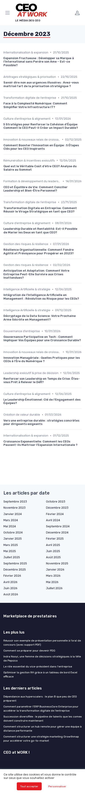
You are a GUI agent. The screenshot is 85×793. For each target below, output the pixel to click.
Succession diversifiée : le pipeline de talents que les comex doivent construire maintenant (42, 718)
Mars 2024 (10, 520)
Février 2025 (55, 538)
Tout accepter (29, 786)
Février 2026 (12, 575)
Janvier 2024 (12, 514)
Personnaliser (57, 786)
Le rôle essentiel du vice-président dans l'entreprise (37, 666)
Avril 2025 (53, 545)
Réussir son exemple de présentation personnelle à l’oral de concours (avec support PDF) (42, 642)
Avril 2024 (53, 520)
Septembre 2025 (15, 563)
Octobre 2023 (55, 501)
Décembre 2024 (57, 532)
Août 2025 (53, 557)
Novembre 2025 (57, 563)
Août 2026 (10, 594)
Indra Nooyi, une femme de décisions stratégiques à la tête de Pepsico (42, 658)
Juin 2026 (10, 588)
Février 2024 (55, 514)
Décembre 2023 (57, 507)
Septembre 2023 (15, 501)
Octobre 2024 (13, 532)
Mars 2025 (10, 545)
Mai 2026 (52, 582)
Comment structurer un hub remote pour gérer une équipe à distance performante (42, 728)
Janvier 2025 (12, 538)
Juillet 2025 (11, 557)
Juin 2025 (53, 551)
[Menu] (8, 13)
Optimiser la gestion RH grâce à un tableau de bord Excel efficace (40, 674)
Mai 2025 (9, 551)
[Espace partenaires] (77, 13)
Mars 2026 (53, 575)
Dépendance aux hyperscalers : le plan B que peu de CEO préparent (40, 698)
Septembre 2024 (58, 526)
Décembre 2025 (14, 569)
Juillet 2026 (54, 588)
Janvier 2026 (55, 569)
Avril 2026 (10, 582)
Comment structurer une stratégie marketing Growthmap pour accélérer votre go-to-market (41, 738)
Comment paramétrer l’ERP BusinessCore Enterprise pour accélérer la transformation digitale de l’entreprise (40, 708)
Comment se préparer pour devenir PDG (29, 650)
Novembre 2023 (14, 507)
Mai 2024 (9, 526)
